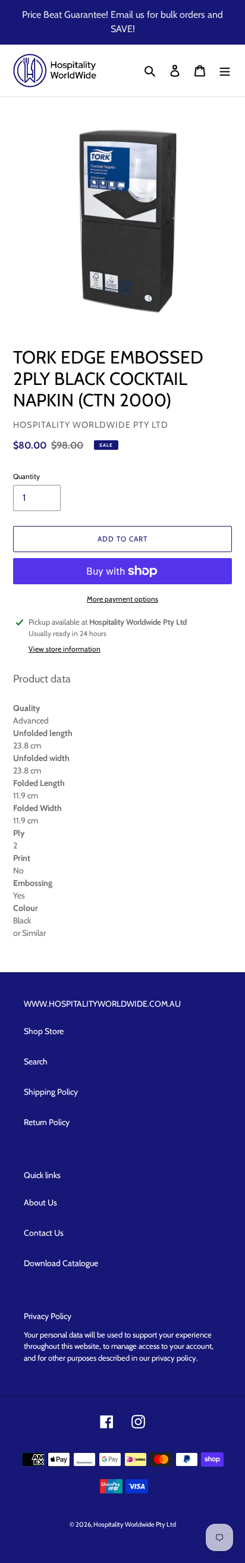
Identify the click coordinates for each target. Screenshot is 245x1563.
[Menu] (224, 70)
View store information (64, 648)
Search (36, 1061)
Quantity (26, 476)
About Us (40, 1202)
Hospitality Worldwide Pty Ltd (134, 1524)
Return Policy (47, 1122)
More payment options (122, 598)
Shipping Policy (51, 1091)
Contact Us (44, 1232)
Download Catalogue (61, 1263)
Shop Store (44, 1031)
